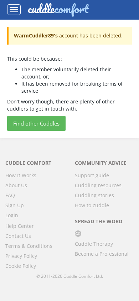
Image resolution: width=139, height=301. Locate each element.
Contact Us (18, 236)
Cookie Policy (20, 265)
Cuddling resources (98, 185)
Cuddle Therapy (94, 243)
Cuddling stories (94, 195)
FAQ (10, 195)
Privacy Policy (21, 255)
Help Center (19, 226)
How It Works (20, 175)
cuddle (58, 9)
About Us (16, 185)
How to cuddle (92, 205)
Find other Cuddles (36, 123)
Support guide (92, 175)
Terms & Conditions (28, 246)
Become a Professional (102, 253)
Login (11, 215)
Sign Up (14, 205)
